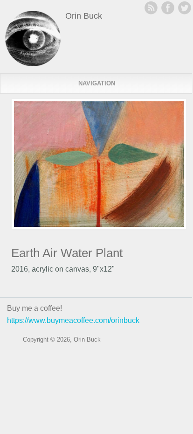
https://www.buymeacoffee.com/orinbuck (73, 320)
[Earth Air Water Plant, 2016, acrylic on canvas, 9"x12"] (98, 227)
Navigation (96, 83)
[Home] (33, 64)
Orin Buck (83, 16)
